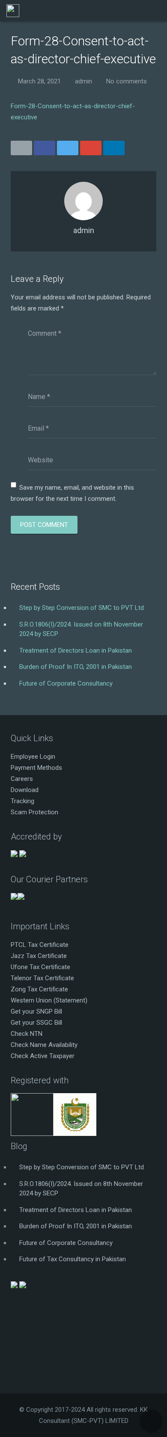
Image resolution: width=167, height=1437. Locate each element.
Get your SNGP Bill (36, 1011)
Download (25, 790)
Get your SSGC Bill (36, 1022)
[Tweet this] (67, 148)
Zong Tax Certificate (39, 989)
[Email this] (21, 148)
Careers (22, 779)
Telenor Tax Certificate (42, 978)
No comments (126, 81)
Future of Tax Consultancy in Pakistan (72, 1259)
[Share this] (44, 148)
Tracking (22, 801)
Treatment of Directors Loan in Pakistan (75, 650)
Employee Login (33, 756)
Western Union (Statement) (49, 1000)
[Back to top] (151, 1421)
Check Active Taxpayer (43, 1056)
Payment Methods (36, 768)
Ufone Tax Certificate (40, 967)
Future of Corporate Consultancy (66, 683)
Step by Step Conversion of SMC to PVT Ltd (81, 608)
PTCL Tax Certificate (40, 945)
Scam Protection (34, 812)
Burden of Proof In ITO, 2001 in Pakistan (75, 667)
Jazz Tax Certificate (39, 956)
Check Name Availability (44, 1045)
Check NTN (26, 1034)
